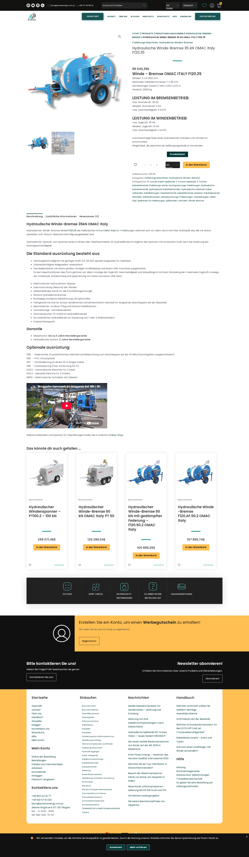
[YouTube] (33, 5)
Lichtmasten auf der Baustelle (193, 719)
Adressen (37, 768)
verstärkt (182, 200)
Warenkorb (185, 16)
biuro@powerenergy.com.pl (62, 5)
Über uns (123, 16)
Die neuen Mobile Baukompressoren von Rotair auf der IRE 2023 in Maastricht (148, 745)
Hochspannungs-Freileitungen (184, 185)
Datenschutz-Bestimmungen (124, 596)
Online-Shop (93, 16)
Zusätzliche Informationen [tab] (61, 216)
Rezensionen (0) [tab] (89, 216)
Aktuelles (37, 721)
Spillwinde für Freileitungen (151, 200)
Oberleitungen (201, 196)
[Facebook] (28, 5)
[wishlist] (204, 5)
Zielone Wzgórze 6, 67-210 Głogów (51, 807)
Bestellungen (39, 760)
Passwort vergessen (43, 779)
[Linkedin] (38, 5)
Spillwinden (171, 200)
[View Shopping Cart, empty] (219, 6)
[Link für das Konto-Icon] (212, 5)
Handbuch (37, 717)
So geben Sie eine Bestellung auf (194, 782)
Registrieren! (89, 641)
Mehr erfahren (138, 847)
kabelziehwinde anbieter (190, 193)
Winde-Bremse (196, 200)
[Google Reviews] (42, 5)
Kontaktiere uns (208, 16)
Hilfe (175, 16)
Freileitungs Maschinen (169, 33)
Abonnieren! (212, 678)
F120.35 (72, 230)
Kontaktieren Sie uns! (41, 677)
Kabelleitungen (152, 193)
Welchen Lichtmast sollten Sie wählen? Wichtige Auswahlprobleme (193, 709)
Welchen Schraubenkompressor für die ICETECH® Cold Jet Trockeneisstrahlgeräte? (196, 728)
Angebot (111, 16)
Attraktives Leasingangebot (144, 795)
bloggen (36, 725)
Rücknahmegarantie (188, 771)
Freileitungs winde (158, 185)
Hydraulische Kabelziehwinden (164, 189)
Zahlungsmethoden (181, 594)
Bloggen (135, 16)
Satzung (67, 594)
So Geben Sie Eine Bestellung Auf (153, 596)
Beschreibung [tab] (35, 216)
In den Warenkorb (196, 164)
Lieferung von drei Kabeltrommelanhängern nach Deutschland (146, 722)
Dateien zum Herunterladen (47, 764)
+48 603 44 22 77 (41, 796)
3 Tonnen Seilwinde (186, 181)
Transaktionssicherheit (189, 778)
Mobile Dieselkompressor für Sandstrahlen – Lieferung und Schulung (144, 709)
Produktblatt (177, 154)
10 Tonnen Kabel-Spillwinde (161, 181)
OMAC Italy (109, 230)
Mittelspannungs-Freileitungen (177, 196)
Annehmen (116, 847)
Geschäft (37, 706)
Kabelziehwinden (151, 196)
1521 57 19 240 (44, 799)
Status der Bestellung (44, 756)
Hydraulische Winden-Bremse (176, 42)
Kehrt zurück (96, 594)
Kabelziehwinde (169, 193)
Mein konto (148, 16)
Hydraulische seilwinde (193, 189)
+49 (34, 799)
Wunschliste (163, 16)
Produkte (147, 33)
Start (135, 33)
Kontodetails (39, 772)
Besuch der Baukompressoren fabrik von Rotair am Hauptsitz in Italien (146, 777)
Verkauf (36, 709)
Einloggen (37, 775)
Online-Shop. (116, 435)
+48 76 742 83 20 (85, 5)
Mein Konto (38, 740)
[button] (119, 36)
